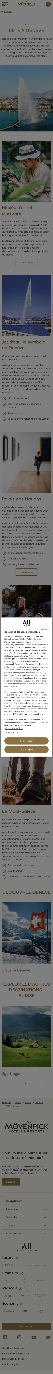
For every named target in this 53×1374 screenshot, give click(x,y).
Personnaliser (26, 741)
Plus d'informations (14, 728)
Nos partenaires (12, 732)
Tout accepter (26, 749)
